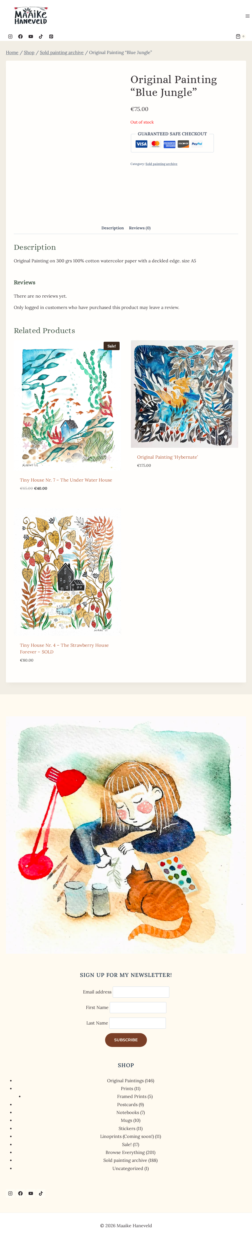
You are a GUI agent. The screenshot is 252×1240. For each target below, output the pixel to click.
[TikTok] (40, 36)
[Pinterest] (51, 36)
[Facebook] (20, 36)
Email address (97, 992)
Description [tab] (112, 227)
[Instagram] (10, 36)
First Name (97, 1007)
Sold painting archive (161, 164)
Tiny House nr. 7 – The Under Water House (66, 480)
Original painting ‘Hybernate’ (167, 457)
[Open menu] (247, 16)
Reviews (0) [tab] (140, 227)
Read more (148, 480)
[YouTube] (30, 36)
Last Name (97, 1023)
